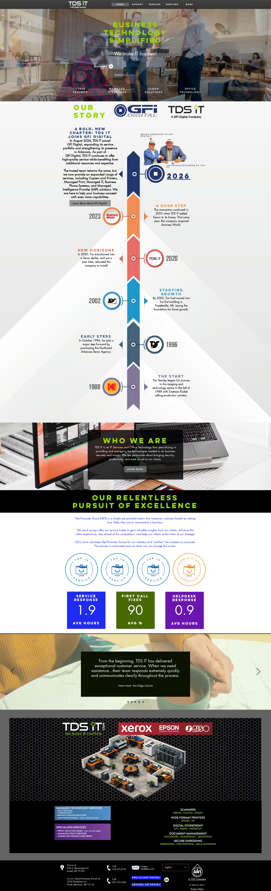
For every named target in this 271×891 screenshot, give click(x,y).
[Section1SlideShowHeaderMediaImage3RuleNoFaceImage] (135, 701)
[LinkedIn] (166, 879)
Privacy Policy (197, 888)
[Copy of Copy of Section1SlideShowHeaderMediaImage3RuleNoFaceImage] (143, 702)
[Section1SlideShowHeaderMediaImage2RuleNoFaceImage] (131, 701)
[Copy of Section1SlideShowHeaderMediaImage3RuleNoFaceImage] (138, 701)
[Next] (258, 671)
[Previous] (12, 671)
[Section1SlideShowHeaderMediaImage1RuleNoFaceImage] (128, 701)
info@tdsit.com (147, 868)
